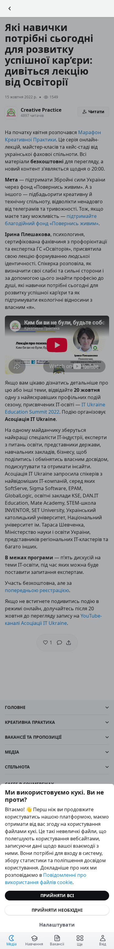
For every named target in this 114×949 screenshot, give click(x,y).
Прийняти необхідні (57, 910)
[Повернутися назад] (10, 8)
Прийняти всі (57, 895)
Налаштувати (57, 924)
